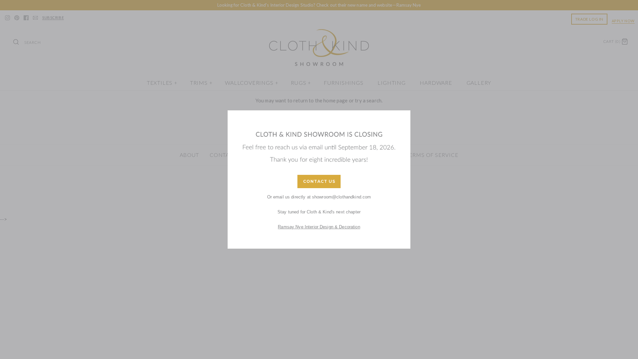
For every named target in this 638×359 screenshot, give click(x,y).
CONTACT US (319, 181)
